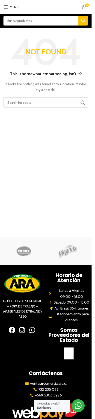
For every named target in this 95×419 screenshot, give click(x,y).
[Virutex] (24, 251)
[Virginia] (68, 251)
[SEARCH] (83, 21)
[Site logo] (45, 6)
